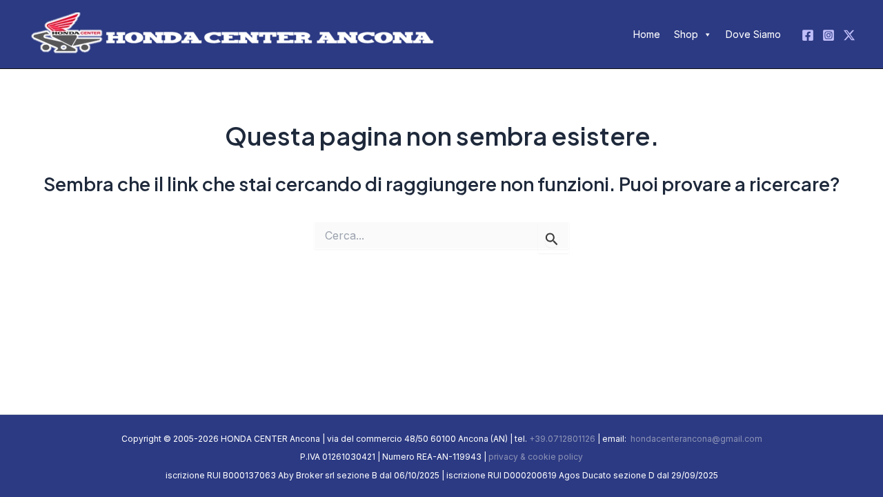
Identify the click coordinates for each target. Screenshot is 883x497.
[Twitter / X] (849, 35)
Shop (686, 34)
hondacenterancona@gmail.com (695, 438)
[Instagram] (828, 35)
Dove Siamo (753, 34)
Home (646, 34)
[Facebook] (808, 35)
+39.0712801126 (562, 438)
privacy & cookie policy (535, 456)
